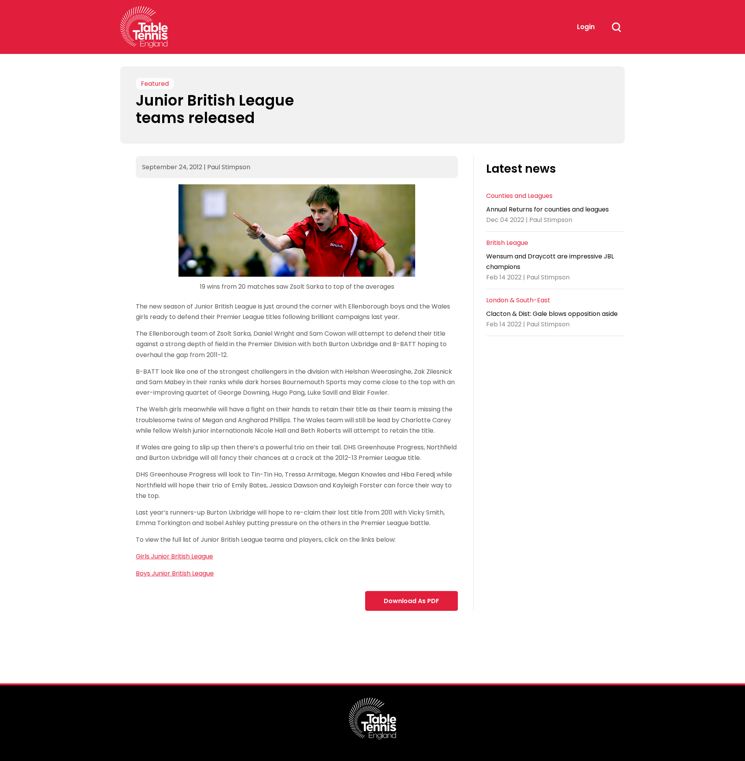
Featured (155, 83)
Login (586, 26)
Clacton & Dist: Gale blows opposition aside (552, 313)
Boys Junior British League (175, 573)
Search (616, 27)
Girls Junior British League (174, 556)
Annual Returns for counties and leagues (547, 209)
